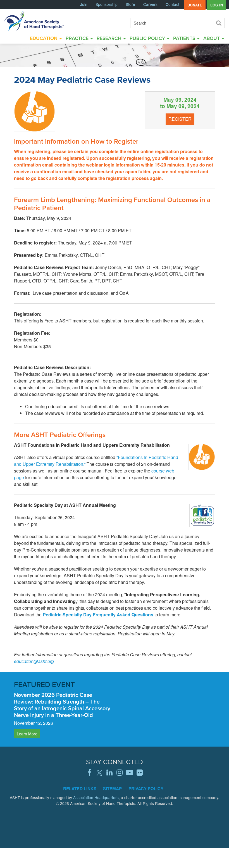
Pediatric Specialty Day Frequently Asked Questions (98, 614)
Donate (194, 5)
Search (218, 23)
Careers (150, 4)
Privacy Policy (145, 788)
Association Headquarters (96, 797)
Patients (185, 38)
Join (83, 4)
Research (110, 38)
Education (44, 38)
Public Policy (148, 38)
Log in (216, 5)
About (212, 38)
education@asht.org (34, 661)
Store (130, 4)
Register (180, 119)
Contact (172, 4)
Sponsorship (107, 4)
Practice (78, 38)
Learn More (27, 734)
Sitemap (112, 788)
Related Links (79, 788)
